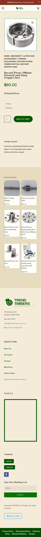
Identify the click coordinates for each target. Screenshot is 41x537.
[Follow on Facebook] (6, 474)
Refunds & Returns (19, 534)
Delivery (9, 108)
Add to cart (23, 119)
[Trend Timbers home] (20, 8)
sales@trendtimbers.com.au (15, 323)
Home (6, 56)
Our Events (8, 355)
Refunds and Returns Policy (15, 379)
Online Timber (9, 373)
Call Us (9, 461)
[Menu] (2, 8)
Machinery (16, 56)
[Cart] (38, 8)
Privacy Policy (7, 531)
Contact (7, 361)
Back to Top (13, 515)
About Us (7, 349)
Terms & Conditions (23, 531)
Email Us (9, 467)
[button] (20, 2)
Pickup (8, 104)
